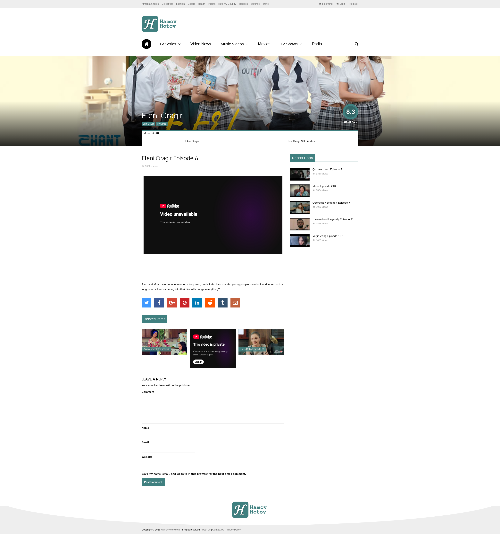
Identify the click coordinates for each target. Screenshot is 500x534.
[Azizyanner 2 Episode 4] (164, 353)
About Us (206, 529)
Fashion (180, 4)
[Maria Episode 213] (300, 196)
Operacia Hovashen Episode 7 (331, 202)
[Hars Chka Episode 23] (261, 353)
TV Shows (289, 44)
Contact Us (218, 529)
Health (201, 4)
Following (327, 4)
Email (145, 442)
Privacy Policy (233, 529)
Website (147, 456)
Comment (148, 391)
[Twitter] (146, 302)
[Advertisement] (213, 270)
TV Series (167, 44)
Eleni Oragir (148, 124)
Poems (211, 4)
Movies (264, 44)
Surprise (255, 4)
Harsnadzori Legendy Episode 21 (333, 219)
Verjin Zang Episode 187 (327, 235)
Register (353, 4)
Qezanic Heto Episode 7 (327, 169)
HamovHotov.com (170, 529)
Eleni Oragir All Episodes (301, 141)
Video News (200, 44)
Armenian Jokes (150, 4)
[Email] (235, 302)
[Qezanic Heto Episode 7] (300, 179)
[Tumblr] (223, 302)
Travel (266, 4)
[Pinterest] (184, 302)
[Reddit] (210, 302)
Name (145, 427)
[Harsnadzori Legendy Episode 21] (300, 229)
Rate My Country (227, 4)
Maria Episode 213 (324, 186)
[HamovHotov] (160, 31)
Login (342, 4)
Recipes (243, 4)
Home (146, 44)
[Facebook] (159, 302)
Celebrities (167, 4)
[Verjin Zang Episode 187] (300, 246)
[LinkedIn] (197, 302)
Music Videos (232, 44)
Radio (317, 44)
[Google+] (172, 302)
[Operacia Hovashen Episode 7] (300, 212)
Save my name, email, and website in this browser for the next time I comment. (194, 473)
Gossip (191, 4)
